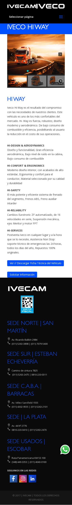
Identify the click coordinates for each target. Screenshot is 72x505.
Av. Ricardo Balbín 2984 (24, 339)
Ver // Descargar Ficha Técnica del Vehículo (35, 263)
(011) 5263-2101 (39, 406)
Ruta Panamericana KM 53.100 (28, 458)
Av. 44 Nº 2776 (19, 425)
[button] (12, 54)
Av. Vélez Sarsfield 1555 (25, 402)
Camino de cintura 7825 (25, 370)
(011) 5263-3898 (20, 343)
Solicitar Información (22, 274)
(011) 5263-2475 (20, 374)
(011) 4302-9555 (20, 406)
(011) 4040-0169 (38, 462)
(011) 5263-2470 (38, 429)
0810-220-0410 (19, 429)
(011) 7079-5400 (39, 343)
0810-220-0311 (39, 374)
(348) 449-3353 (19, 462)
